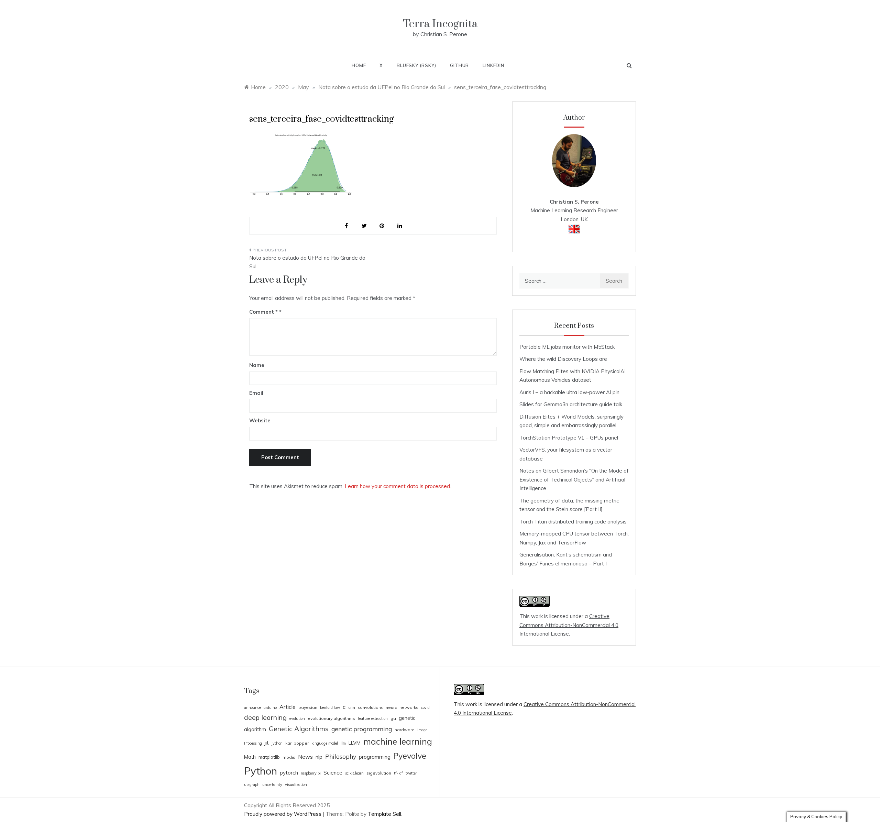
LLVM (355, 742)
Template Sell (384, 814)
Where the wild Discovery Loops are (563, 359)
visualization (296, 784)
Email (256, 393)
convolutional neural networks (388, 707)
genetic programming (361, 729)
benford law (330, 707)
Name (256, 365)
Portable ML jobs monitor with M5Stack (567, 347)
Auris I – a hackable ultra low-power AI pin (569, 392)
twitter (411, 773)
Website (260, 420)
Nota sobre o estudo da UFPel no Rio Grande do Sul (307, 262)
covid (425, 707)
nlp (319, 757)
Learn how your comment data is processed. (398, 486)
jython (277, 743)
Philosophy (340, 756)
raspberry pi (311, 773)
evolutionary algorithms (331, 718)
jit (267, 742)
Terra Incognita (440, 24)
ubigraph (252, 784)
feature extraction (373, 718)
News (305, 756)
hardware (405, 729)
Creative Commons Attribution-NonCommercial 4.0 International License (568, 625)
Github (459, 65)
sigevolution (378, 773)
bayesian (307, 707)
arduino (270, 707)
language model (324, 743)
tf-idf (398, 773)
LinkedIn (493, 65)
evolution (297, 718)
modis (289, 757)
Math (250, 757)
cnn (351, 707)
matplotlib (269, 757)
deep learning (265, 717)
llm (343, 743)
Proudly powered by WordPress (283, 814)
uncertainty (272, 784)
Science (332, 772)
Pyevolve (409, 756)
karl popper (297, 743)
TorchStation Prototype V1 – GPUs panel (568, 437)
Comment (263, 312)
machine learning (397, 741)
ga (393, 718)
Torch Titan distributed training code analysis (573, 521)
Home (359, 65)
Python (260, 771)
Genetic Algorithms (299, 728)
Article (287, 706)
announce (252, 707)
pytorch (289, 772)
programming (374, 757)
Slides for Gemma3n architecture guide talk (570, 404)
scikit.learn (354, 773)
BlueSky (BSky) (416, 65)
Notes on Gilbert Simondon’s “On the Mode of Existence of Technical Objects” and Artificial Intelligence (574, 479)
